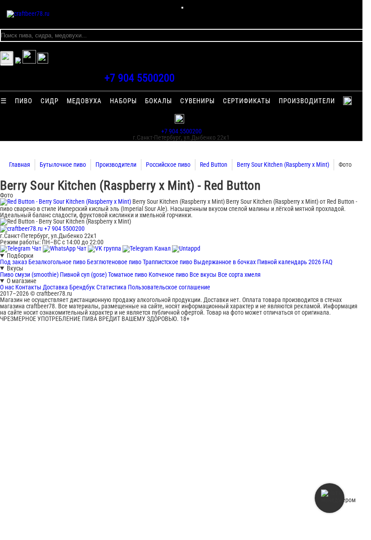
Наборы (123, 101)
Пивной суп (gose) (83, 274)
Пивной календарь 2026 (289, 261)
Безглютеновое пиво (114, 261)
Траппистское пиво (167, 261)
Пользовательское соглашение (169, 287)
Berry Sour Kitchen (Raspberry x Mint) (283, 164)
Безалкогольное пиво (57, 261)
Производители (307, 101)
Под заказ (13, 261)
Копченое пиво (168, 274)
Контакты (28, 287)
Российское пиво (168, 164)
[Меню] (182, 8)
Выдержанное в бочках (225, 261)
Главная (19, 164)
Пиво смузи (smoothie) (29, 274)
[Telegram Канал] (147, 248)
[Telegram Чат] (21, 248)
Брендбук (82, 287)
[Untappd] (186, 248)
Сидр (50, 101)
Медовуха (84, 101)
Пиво (23, 101)
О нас (7, 287)
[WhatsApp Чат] (65, 248)
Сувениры (197, 101)
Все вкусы (203, 274)
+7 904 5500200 (139, 78)
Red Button (213, 164)
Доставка (55, 287)
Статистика (111, 287)
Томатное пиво (127, 274)
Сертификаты (247, 101)
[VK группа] (105, 248)
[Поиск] (42, 61)
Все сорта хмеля (239, 274)
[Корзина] (29, 61)
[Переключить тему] (7, 58)
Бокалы (158, 101)
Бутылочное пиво (63, 164)
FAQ (327, 261)
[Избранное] (18, 61)
